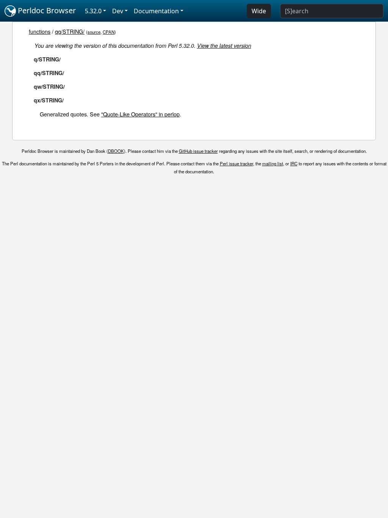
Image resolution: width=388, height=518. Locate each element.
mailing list (272, 163)
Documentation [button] (156, 11)
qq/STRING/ (69, 31)
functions (39, 31)
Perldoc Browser (46, 10)
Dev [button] (117, 11)
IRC (293, 163)
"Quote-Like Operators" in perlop (140, 114)
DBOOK (116, 151)
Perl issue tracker (236, 163)
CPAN (108, 32)
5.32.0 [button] (93, 11)
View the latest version (224, 45)
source (94, 32)
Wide (259, 11)
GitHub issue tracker (198, 151)
